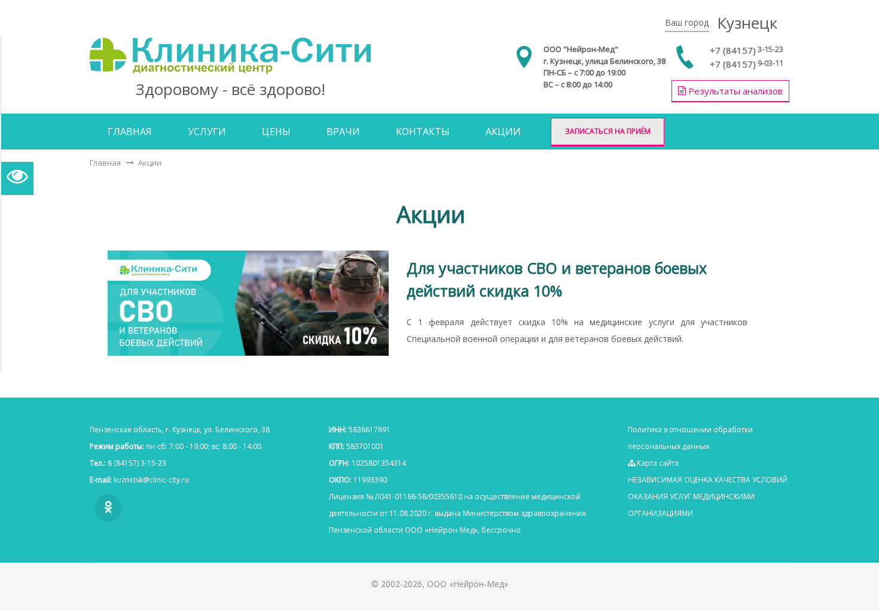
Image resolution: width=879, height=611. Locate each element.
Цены (276, 131)
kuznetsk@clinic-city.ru (151, 480)
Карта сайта (657, 463)
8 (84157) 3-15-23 (137, 463)
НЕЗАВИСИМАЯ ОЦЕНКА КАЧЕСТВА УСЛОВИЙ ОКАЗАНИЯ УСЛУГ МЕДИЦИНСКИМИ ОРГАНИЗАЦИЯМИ (708, 496)
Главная (130, 131)
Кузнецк (747, 22)
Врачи (343, 131)
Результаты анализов (734, 91)
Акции (503, 131)
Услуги (207, 131)
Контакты (423, 131)
